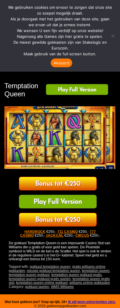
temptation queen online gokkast (42, 283)
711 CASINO (67, 232)
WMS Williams (62, 287)
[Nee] (113, 36)
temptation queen (96, 271)
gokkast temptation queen (50, 267)
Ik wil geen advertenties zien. (92, 302)
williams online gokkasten (89, 283)
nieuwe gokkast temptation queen (53, 271)
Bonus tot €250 (57, 184)
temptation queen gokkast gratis (76, 275)
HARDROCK (34, 232)
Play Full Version (77, 89)
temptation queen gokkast (29, 275)
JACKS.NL (54, 235)
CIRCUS (82, 235)
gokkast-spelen (37, 287)
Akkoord (61, 63)
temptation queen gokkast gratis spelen (40, 279)
